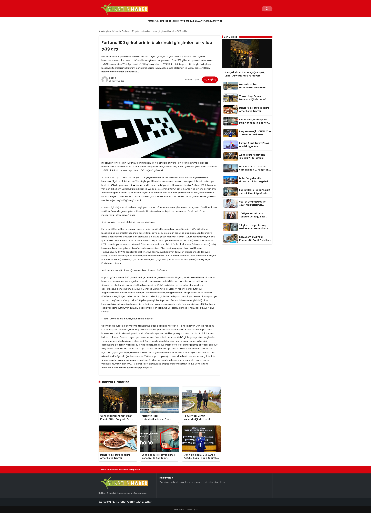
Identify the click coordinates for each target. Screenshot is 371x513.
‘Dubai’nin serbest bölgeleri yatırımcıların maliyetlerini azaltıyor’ (185, 21)
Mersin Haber (178, 509)
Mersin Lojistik (192, 509)
